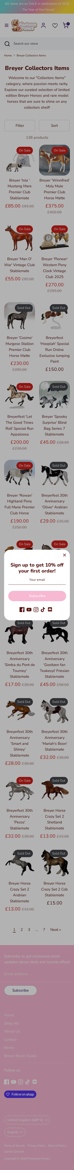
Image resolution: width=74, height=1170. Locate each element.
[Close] (64, 555)
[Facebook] (22, 609)
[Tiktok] (42, 609)
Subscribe (37, 595)
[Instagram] (36, 609)
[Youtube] (29, 609)
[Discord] (49, 609)
